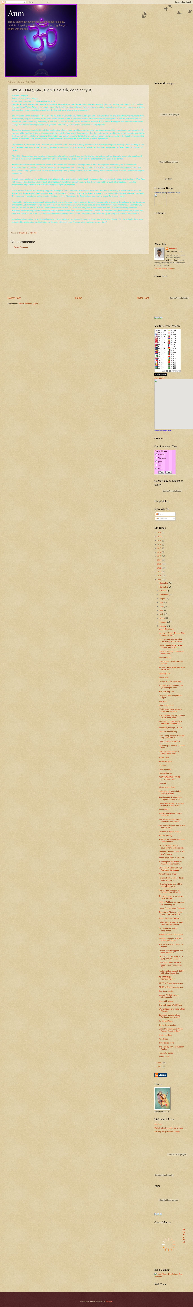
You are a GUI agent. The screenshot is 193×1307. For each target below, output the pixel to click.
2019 (159, 540)
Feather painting (165, 835)
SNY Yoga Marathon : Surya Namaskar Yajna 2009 (170, 869)
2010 (159, 576)
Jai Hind (162, 765)
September (164, 595)
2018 (159, 544)
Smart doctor (164, 809)
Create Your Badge (173, 193)
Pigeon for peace (166, 1053)
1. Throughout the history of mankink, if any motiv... (170, 863)
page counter (159, 378)
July (161, 602)
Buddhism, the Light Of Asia (170, 728)
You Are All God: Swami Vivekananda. (168, 996)
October (163, 591)
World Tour (163, 678)
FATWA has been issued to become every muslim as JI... (170, 965)
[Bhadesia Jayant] (160, 205)
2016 (159, 552)
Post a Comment (21, 247)
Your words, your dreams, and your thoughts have (171, 686)
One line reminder (166, 991)
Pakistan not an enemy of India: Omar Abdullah (172, 840)
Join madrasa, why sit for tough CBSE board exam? (172, 716)
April (162, 614)
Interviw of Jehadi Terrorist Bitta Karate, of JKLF (172, 634)
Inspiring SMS (165, 674)
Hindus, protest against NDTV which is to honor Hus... (171, 972)
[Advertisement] (78, 275)
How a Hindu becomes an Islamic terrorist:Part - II (170, 891)
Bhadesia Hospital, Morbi (162, 431)
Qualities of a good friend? (169, 832)
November (164, 587)
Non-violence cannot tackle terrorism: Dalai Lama (170, 821)
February (163, 622)
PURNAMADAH (165, 761)
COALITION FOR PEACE (169, 742)
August (163, 599)
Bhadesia (173, 249)
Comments (162, 519)
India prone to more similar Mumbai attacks (170, 792)
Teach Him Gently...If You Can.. (172, 858)
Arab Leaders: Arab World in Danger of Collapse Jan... (170, 798)
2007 (159, 1067)
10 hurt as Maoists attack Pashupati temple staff (169, 1016)
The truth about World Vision (170, 1005)
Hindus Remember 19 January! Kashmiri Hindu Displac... (171, 804)
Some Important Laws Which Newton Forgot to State (171, 1030)
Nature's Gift (164, 1057)
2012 (159, 568)
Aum (15, 13)
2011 (159, 572)
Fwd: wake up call (166, 691)
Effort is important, (166, 705)
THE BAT (163, 701)
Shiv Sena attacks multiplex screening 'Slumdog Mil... (170, 722)
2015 (159, 556)
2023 (159, 537)
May (162, 610)
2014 (159, 560)
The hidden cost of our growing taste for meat (171, 897)
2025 (159, 533)
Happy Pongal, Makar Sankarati (172, 908)
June (162, 606)
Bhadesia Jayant (160, 193)
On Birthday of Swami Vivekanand (168, 929)
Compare (162, 783)
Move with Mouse (166, 1001)
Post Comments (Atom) (28, 304)
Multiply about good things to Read (168, 1128)
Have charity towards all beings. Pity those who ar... (172, 736)
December (164, 583)
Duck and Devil (165, 769)
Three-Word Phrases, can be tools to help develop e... (170, 913)
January (163, 626)
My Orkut (158, 1124)
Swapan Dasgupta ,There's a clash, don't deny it (170, 939)
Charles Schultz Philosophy (170, 681)
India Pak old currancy (168, 731)
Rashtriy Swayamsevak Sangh (167, 1131)
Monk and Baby (165, 1035)
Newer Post (14, 298)
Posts (160, 514)
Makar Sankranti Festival (169, 918)
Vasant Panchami (166, 629)
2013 (159, 564)
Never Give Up (165, 657)
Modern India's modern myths (171, 934)
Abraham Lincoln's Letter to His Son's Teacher (172, 853)
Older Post (143, 298)
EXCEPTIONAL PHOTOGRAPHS (167, 978)
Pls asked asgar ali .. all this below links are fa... (170, 885)
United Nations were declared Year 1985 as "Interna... (171, 923)
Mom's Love (164, 758)
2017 (159, 548)
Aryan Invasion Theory (168, 874)
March (162, 618)
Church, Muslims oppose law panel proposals (171, 952)
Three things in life (166, 1043)
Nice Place (163, 1039)
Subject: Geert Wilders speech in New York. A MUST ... (171, 646)
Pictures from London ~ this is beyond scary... (171, 879)
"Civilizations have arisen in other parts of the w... (170, 710)
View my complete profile (164, 269)
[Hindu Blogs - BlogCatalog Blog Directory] (170, 1277)
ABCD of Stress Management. (171, 983)
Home (78, 298)
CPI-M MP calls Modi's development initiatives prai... (172, 847)
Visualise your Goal (167, 787)
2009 (159, 580)
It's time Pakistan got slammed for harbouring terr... (171, 903)
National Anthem (165, 773)
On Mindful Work (166, 1021)
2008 (159, 1063)
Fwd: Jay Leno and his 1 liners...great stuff (169, 753)
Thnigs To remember (167, 1025)
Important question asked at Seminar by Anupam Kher (170, 640)
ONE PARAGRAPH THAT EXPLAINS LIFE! (169, 778)
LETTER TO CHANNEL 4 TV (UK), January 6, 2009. (171, 958)
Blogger (109, 1301)
